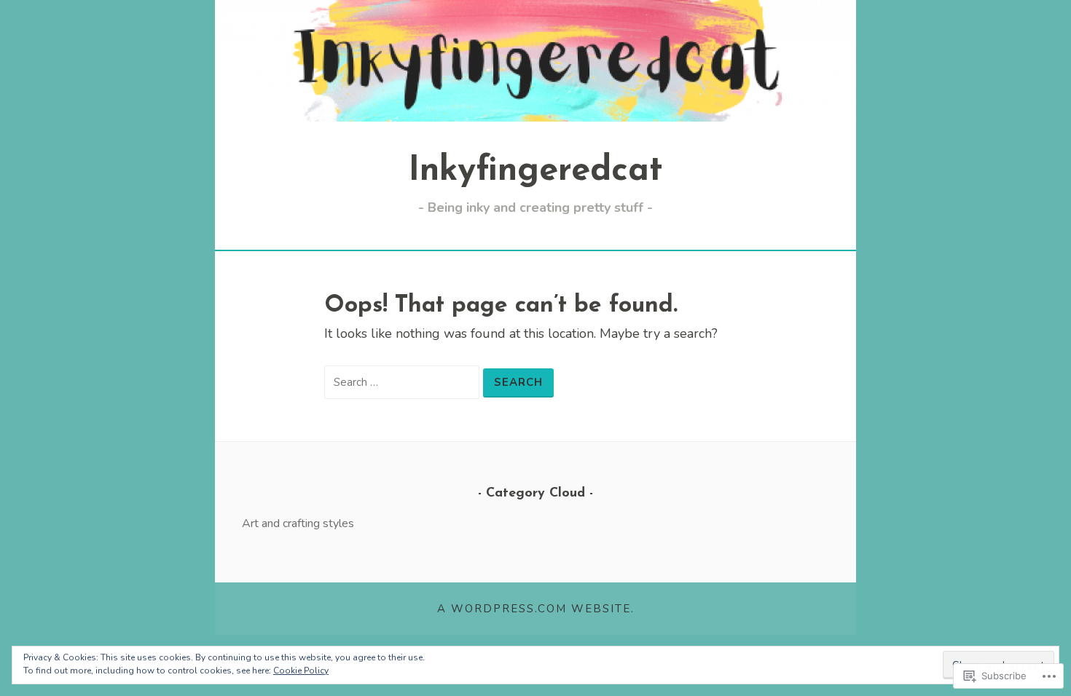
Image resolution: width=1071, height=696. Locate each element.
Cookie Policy (301, 670)
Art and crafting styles (298, 523)
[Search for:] (403, 381)
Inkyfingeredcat (536, 171)
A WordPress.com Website (534, 608)
